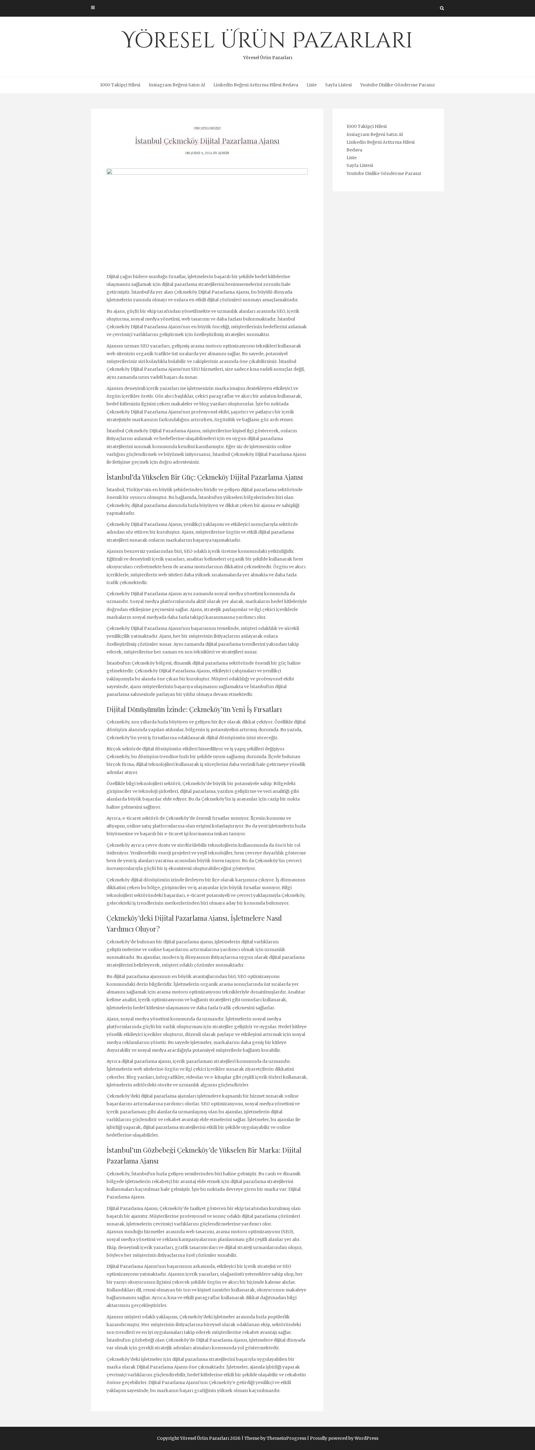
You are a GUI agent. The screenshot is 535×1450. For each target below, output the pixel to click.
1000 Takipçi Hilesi (120, 85)
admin (223, 153)
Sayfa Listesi (338, 85)
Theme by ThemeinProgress (275, 1438)
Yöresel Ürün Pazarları (267, 43)
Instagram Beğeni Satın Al (177, 85)
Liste (312, 85)
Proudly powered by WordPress (344, 1438)
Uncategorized (207, 128)
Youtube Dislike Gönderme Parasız (397, 85)
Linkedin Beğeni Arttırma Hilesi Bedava (255, 85)
